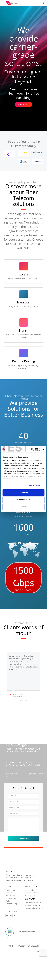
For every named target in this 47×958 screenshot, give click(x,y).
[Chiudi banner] (43, 449)
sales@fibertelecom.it (33, 903)
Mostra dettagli (34, 485)
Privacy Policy (10, 895)
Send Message (23, 838)
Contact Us (23, 104)
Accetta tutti (23, 492)
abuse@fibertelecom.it (33, 905)
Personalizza (22, 500)
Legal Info (9, 893)
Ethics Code (29, 890)
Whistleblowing (11, 904)
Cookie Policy (10, 890)
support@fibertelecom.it (34, 908)
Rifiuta (23, 507)
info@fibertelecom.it (34, 773)
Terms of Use (30, 895)
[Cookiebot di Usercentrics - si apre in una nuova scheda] (30, 449)
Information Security (32, 893)
